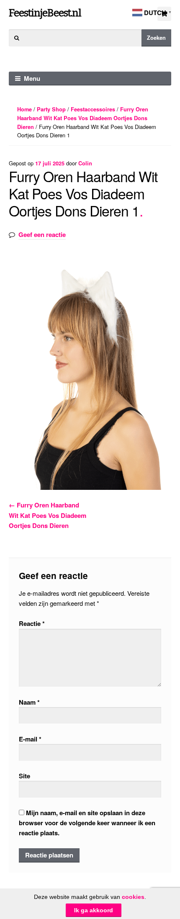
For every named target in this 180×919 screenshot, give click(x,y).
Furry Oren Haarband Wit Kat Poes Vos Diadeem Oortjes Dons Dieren (82, 118)
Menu (32, 78)
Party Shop (51, 109)
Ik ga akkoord (93, 910)
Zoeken (156, 37)
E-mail (30, 739)
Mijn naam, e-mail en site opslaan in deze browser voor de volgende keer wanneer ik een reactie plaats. (87, 823)
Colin (85, 163)
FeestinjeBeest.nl (45, 13)
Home (24, 109)
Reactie (32, 623)
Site (24, 775)
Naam (29, 702)
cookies (133, 896)
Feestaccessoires (93, 109)
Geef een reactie (42, 234)
